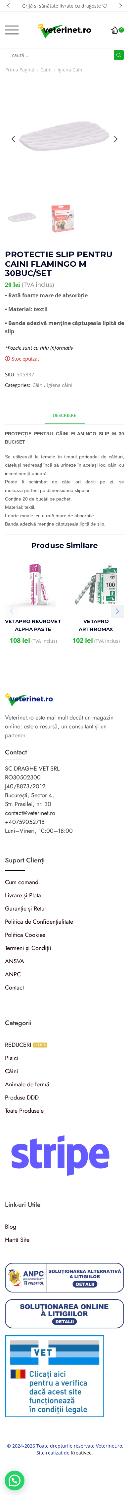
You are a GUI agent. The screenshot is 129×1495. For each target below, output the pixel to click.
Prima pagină (19, 70)
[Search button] (119, 55)
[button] (8, 6)
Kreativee (81, 1453)
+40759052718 (25, 822)
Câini (46, 70)
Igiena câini (71, 70)
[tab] (65, 415)
